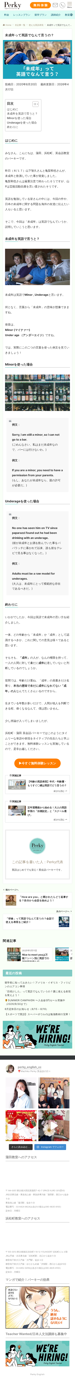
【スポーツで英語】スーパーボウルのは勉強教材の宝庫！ (38, 1014)
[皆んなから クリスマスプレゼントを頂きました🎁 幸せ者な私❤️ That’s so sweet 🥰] (53, 1125)
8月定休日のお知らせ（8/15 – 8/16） (26, 1008)
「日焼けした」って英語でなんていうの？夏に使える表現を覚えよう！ (38, 993)
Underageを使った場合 (22, 122)
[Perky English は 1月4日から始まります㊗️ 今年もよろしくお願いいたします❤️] (21, 1125)
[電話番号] (62, 5)
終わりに (12, 127)
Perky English (37, 1374)
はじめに (12, 109)
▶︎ (37, 763)
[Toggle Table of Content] (34, 104)
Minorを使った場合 (19, 118)
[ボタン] (55, 6)
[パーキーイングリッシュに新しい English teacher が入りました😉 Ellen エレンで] (21, 1092)
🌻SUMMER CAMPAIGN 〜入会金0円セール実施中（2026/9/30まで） (35, 1002)
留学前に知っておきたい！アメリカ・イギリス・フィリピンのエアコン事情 (38, 984)
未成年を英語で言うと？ (22, 113)
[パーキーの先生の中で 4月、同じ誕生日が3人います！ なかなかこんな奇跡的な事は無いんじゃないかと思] (53, 1092)
